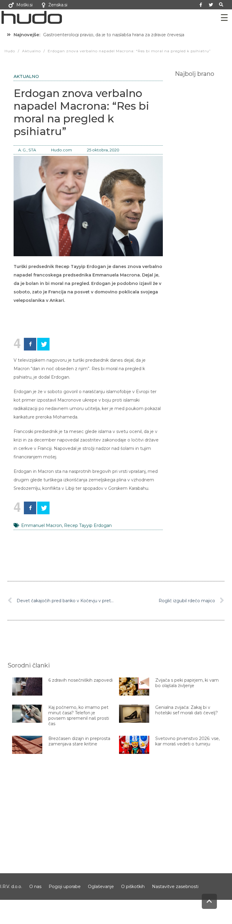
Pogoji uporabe (65, 886)
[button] (221, 4)
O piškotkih (133, 886)
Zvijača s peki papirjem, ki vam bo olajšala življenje (187, 682)
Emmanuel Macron (41, 525)
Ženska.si (57, 5)
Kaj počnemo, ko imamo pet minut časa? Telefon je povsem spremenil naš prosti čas (78, 716)
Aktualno (26, 76)
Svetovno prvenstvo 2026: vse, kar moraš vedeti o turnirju (187, 741)
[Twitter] (211, 5)
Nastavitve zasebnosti (175, 886)
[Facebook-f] (201, 5)
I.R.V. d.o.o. (11, 886)
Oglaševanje (101, 886)
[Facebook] (30, 344)
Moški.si (24, 5)
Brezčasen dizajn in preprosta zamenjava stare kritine (79, 741)
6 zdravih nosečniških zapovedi (80, 680)
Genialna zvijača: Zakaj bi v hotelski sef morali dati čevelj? (186, 710)
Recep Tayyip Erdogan (88, 525)
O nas (35, 886)
